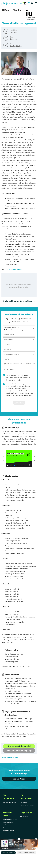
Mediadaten (23, 802)
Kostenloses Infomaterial (8, 852)
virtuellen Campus (15, 269)
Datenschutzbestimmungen (16, 388)
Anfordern (19, 402)
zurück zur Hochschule (9, 757)
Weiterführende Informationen (19, 301)
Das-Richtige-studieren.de (10, 819)
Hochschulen (17, 378)
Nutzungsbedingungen (14, 386)
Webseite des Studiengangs (19, 750)
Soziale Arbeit (19, 778)
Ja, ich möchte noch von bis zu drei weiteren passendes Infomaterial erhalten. (18, 377)
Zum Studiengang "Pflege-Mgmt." (26, 852)
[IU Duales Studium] (31, 15)
